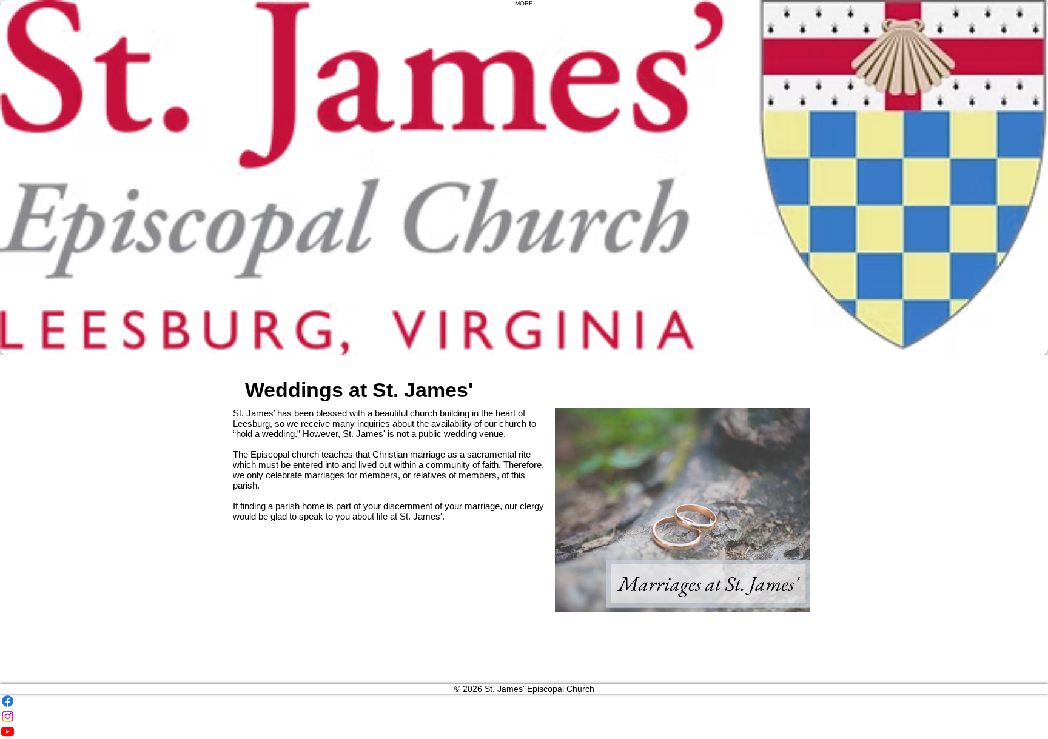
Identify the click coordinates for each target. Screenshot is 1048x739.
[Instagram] (524, 716)
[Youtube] (524, 731)
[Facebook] (524, 701)
